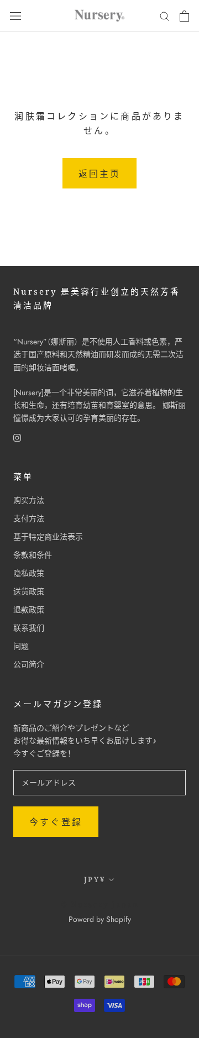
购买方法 (28, 500)
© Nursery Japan (100, 904)
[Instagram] (17, 437)
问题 (21, 646)
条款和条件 (32, 554)
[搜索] (165, 15)
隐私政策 (28, 573)
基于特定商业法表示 (48, 536)
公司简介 (28, 664)
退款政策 (28, 609)
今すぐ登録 (55, 822)
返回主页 (99, 173)
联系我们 (28, 627)
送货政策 (28, 591)
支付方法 (28, 518)
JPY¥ (94, 879)
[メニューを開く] (15, 16)
